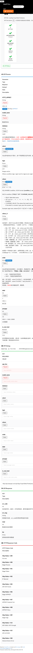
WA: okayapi (18, 647)
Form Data (13, 348)
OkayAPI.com (7, 647)
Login (4, 8)
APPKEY (15, 108)
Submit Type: (4, 348)
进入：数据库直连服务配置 (11, 141)
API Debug (7, 65)
